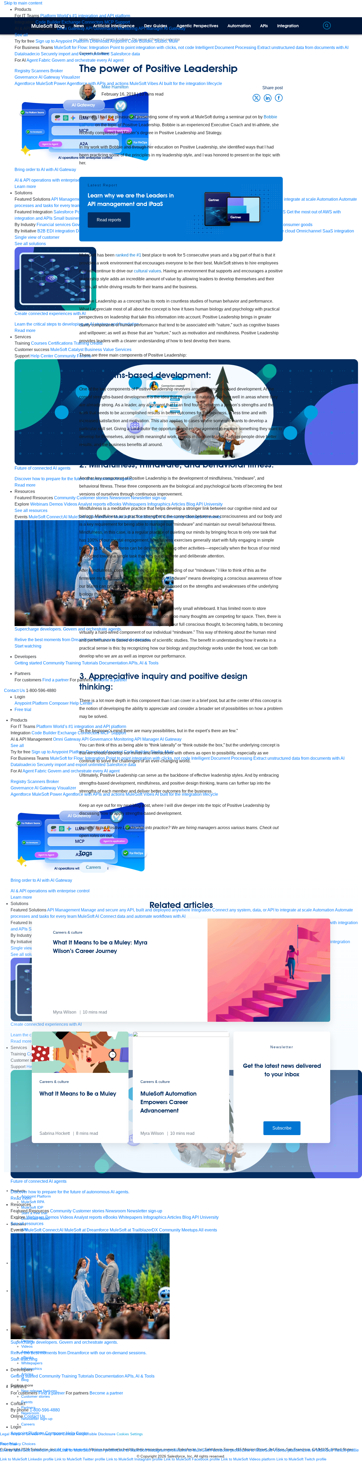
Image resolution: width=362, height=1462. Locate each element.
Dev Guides (155, 25)
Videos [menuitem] (66, 1217)
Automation (239, 25)
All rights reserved (209, 1456)
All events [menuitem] (207, 1230)
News (79, 25)
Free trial (23, 709)
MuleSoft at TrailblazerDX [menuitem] (134, 1230)
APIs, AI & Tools (139, 1376)
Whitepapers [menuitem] (130, 1217)
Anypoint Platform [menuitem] (28, 1433)
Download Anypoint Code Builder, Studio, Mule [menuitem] (134, 41)
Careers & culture (94, 53)
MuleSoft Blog (48, 26)
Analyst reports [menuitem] (88, 1217)
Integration (288, 25)
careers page (125, 835)
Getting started (24, 1376)
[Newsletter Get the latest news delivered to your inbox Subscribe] (281, 1141)
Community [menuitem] (61, 1211)
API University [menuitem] (205, 1217)
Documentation (109, 1376)
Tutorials (86, 1376)
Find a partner (51, 1393)
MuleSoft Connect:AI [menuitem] (44, 1230)
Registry (22, 71)
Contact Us (14, 690)
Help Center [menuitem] (77, 1433)
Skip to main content (23, 3)
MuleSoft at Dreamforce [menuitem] (86, 1230)
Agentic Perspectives (197, 25)
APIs (264, 25)
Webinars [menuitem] (35, 1217)
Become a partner (106, 1393)
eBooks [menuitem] (110, 1217)
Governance (26, 77)
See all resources (27, 1223)
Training (69, 1376)
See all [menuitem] (21, 35)
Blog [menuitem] (186, 1217)
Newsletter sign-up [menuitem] (144, 1211)
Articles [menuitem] (174, 1217)
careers (93, 867)
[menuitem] (85, 16)
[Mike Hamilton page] (87, 92)
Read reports (109, 220)
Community (49, 1376)
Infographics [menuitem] (154, 1217)
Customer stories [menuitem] (88, 1211)
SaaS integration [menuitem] (338, 231)
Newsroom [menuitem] (115, 1211)
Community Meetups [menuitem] (178, 1230)
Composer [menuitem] (55, 1433)
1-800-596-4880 (45, 1410)
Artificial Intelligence (114, 25)
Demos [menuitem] (52, 1217)
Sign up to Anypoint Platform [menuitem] (62, 41)
